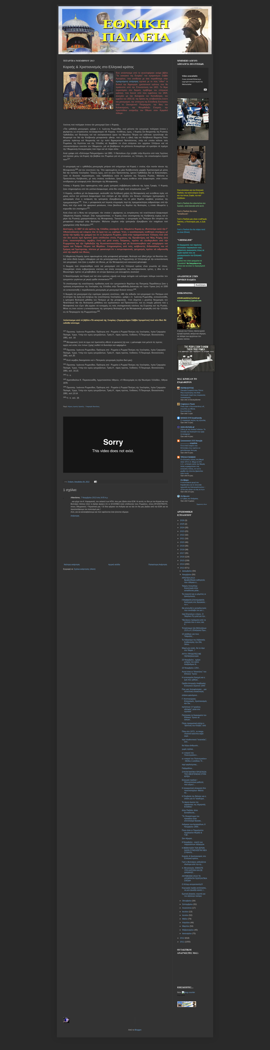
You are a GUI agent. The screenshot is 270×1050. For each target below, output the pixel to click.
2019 (182, 546)
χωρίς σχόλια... (188, 749)
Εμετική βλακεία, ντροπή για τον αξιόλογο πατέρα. (193, 895)
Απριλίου (186, 923)
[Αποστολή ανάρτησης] (95, 482)
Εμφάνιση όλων (202, 504)
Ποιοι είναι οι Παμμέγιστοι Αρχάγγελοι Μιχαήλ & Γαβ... (192, 832)
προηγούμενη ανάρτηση (127, 81)
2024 (182, 527)
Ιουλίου (185, 912)
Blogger (138, 1030)
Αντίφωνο (184, 496)
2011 (182, 942)
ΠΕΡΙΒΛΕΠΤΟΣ (187, 388)
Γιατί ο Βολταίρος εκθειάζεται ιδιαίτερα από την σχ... (194, 863)
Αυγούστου (187, 908)
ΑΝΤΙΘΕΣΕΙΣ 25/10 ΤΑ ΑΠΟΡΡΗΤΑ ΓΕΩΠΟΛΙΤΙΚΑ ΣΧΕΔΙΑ (194, 878)
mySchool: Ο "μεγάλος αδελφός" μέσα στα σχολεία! (191, 709)
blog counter (181, 995)
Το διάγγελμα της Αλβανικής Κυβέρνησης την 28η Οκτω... (193, 642)
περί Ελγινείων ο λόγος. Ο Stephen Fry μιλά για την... (194, 615)
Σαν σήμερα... (187, 838)
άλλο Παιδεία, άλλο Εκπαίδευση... (190, 811)
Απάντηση (75, 516)
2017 (182, 553)
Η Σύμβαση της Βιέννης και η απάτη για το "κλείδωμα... (194, 797)
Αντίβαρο (184, 480)
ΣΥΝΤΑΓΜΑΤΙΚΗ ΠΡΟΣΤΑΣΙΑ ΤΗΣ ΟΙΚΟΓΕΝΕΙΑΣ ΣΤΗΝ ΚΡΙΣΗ (194, 774)
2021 (182, 538)
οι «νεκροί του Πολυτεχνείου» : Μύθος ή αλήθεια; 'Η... (194, 760)
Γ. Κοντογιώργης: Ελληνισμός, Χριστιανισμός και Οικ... (194, 701)
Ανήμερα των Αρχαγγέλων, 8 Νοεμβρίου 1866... (193, 825)
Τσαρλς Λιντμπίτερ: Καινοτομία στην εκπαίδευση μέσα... (191, 588)
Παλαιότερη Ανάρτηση (157, 564)
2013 (182, 568)
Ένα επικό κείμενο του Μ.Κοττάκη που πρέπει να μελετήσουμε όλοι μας (190, 448)
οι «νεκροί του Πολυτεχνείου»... (190, 754)
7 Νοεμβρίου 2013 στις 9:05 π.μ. (94, 498)
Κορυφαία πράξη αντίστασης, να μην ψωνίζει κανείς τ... (194, 889)
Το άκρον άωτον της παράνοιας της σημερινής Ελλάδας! (194, 804)
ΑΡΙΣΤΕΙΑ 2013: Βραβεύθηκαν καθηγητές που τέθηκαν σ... (193, 580)
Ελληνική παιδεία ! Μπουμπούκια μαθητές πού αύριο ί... (193, 782)
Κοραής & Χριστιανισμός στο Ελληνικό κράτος (194, 857)
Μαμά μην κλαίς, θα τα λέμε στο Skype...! (193, 649)
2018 (182, 549)
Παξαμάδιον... (187, 768)
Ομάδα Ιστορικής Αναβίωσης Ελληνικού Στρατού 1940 (194, 684)
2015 (182, 560)
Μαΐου (185, 919)
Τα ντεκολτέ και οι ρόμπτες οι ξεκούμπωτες (194, 595)
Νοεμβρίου (187, 574)
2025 (182, 524)
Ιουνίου (185, 915)
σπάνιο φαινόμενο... (190, 695)
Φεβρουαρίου (188, 930)
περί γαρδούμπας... (190, 764)
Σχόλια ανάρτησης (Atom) (84, 569)
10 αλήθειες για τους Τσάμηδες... (190, 635)
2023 (182, 531)
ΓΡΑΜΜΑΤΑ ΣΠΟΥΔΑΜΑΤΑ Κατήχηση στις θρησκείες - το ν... (194, 602)
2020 (182, 542)
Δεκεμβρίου (187, 571)
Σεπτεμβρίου (187, 904)
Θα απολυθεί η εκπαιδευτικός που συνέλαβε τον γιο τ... (194, 609)
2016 (182, 557)
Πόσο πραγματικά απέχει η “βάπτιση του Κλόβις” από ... (194, 725)
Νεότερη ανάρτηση (72, 564)
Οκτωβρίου (187, 901)
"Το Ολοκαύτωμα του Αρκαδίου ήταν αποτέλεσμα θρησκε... (192, 818)
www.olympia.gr (187, 427)
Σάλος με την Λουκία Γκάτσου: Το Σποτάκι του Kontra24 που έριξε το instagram (192, 431)
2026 (182, 520)
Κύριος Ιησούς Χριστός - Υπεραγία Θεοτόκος (84, 406)
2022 (182, 535)
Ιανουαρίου (187, 933)
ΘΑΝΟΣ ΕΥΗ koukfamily (191, 418)
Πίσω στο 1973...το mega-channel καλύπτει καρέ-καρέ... (193, 733)
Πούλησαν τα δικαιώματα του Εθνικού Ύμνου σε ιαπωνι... (194, 717)
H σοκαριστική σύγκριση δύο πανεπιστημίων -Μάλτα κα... (194, 790)
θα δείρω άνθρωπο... (190, 745)
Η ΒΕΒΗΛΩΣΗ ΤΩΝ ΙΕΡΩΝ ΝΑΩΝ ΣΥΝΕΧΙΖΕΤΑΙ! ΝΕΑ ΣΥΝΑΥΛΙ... (194, 850)
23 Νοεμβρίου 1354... (191, 668)
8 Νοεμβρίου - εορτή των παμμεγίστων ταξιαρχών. (193, 843)
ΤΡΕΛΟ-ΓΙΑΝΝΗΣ (188, 457)
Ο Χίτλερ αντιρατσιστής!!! (192, 884)
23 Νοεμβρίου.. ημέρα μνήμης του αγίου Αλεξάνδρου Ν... (191, 662)
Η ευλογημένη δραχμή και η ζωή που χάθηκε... (193, 678)
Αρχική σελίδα (114, 564)
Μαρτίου (186, 926)
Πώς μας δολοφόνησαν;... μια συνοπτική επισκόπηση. (194, 690)
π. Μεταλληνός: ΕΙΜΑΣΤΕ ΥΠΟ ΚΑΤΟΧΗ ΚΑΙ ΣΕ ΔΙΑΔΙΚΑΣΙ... (192, 870)
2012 (182, 938)
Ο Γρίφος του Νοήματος (189, 498)
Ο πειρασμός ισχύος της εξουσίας (193, 420)
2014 (182, 564)
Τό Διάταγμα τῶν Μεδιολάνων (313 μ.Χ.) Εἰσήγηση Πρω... (194, 629)
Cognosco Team (187, 404)
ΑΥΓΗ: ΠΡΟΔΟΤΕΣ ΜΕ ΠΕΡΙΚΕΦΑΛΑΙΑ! (191, 655)
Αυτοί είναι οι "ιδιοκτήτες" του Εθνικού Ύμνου (194, 673)
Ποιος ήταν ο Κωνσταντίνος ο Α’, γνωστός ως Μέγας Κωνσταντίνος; (192, 408)
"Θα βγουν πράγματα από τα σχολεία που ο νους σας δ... (194, 622)
